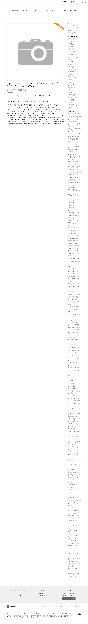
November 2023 (72, 94)
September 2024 (73, 77)
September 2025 (73, 58)
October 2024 (72, 76)
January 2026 (72, 51)
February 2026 (72, 49)
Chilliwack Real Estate (74, 212)
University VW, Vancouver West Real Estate (74, 522)
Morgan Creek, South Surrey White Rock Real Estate (74, 405)
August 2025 (71, 59)
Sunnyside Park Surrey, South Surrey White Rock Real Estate (74, 507)
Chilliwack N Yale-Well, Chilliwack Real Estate (74, 196)
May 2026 (71, 44)
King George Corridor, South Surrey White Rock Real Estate (74, 364)
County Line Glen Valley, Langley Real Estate (74, 240)
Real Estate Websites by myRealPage (73, 606)
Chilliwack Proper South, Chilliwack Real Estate (74, 204)
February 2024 (72, 89)
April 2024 (71, 86)
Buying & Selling (25, 10)
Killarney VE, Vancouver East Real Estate (73, 359)
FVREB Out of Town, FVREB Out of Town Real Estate (73, 306)
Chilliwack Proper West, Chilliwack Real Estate (74, 209)
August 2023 (71, 99)
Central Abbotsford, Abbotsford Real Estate (20, 90)
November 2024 (72, 74)
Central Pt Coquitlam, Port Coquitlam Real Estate (74, 182)
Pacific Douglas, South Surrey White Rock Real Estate (74, 433)
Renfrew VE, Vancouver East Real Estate (73, 448)
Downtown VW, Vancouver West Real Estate (74, 262)
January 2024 (72, 91)
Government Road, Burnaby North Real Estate (73, 318)
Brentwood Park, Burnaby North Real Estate (73, 151)
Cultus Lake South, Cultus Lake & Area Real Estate (73, 250)
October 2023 (72, 96)
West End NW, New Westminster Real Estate (73, 555)
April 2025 (71, 66)
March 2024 (71, 87)
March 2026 (71, 48)
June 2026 (71, 43)
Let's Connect (69, 598)
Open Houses (72, 32)
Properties (13, 10)
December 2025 (72, 53)
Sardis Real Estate (73, 467)
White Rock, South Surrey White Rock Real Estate (74, 570)
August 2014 (71, 107)
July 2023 (71, 100)
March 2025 (71, 68)
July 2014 (70, 109)
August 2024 (71, 79)
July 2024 (71, 81)
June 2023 (71, 102)
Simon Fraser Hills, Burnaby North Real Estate (73, 484)
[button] (82, 2)
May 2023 (71, 104)
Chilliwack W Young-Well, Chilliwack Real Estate (74, 220)
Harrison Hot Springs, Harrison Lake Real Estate (74, 334)
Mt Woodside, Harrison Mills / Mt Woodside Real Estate (74, 410)
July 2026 (71, 41)
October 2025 (72, 56)
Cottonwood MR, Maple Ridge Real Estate (73, 235)
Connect (75, 2)
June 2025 (71, 63)
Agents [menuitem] (35, 10)
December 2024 (72, 72)
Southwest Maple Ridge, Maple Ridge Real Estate (73, 489)
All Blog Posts (71, 25)
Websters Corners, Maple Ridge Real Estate (73, 547)
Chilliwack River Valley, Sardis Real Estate (73, 215)
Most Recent (71, 38)
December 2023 (72, 92)
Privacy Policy (61, 606)
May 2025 (71, 64)
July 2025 (71, 61)
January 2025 (72, 71)
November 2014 (72, 105)
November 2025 (72, 54)
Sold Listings (71, 34)
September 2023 (73, 97)
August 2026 (71, 40)
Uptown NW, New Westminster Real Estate (73, 527)
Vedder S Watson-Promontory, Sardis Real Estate (73, 535)
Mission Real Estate (73, 398)
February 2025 (72, 69)
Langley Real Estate (73, 377)
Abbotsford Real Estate (74, 116)
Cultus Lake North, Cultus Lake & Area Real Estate (73, 245)
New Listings (71, 30)
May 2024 (71, 84)
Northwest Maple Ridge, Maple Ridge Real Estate (73, 425)
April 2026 (71, 46)
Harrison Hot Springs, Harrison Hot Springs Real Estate (74, 329)
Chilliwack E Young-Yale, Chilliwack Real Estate (74, 191)
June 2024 (71, 82)
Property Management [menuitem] (69, 10)
